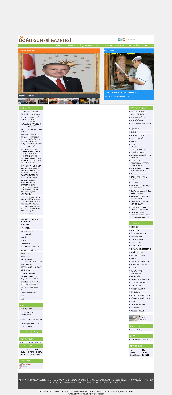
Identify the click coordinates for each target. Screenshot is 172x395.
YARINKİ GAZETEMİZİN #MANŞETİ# (29, 220)
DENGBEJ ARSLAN (137, 311)
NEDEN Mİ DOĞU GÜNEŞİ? (140, 117)
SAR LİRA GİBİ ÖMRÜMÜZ (140, 261)
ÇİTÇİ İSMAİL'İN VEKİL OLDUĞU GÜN (139, 178)
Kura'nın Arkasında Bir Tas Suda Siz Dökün (141, 192)
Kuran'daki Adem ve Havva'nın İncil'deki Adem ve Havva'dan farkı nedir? (140, 214)
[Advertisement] (86, 17)
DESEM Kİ (134, 227)
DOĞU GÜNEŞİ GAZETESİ (45, 40)
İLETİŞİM (136, 45)
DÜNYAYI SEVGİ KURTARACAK (136, 272)
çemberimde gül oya (28, 250)
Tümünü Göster (27, 214)
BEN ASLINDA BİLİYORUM (30, 247)
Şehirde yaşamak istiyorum (32, 319)
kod (22, 296)
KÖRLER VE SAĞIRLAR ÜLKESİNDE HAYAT (139, 113)
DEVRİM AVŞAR (136, 236)
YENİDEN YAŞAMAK (28, 273)
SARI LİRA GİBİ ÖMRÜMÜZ (140, 340)
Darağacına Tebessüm (139, 255)
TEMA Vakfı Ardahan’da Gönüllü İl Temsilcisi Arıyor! (31, 113)
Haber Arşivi (25, 244)
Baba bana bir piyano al (140, 174)
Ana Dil (133, 141)
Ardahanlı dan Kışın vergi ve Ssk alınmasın (140, 186)
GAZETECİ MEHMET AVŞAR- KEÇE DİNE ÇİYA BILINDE (31, 277)
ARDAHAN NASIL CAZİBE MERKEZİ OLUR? (140, 203)
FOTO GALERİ (147, 45)
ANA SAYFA (61, 45)
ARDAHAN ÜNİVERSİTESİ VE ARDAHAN (141, 156)
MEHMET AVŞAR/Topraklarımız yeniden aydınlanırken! (139, 146)
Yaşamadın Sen (137, 308)
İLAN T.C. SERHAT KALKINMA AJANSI (31, 130)
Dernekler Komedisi (28, 293)
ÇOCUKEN (134, 182)
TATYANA (134, 268)
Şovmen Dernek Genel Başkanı (29, 288)
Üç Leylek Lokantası (138, 233)
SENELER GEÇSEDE (138, 135)
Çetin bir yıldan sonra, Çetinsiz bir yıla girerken (140, 208)
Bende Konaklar (137, 252)
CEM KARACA (135, 292)
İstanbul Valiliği (136, 330)
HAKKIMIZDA (72, 45)
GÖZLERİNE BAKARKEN (139, 282)
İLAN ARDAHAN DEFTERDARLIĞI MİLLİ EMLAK (31, 260)
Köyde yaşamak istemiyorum (28, 313)
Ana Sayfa (22, 379)
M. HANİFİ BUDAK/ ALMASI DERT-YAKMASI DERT (140, 169)
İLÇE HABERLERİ (87, 45)
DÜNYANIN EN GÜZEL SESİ (140, 295)
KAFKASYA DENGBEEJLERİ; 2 (141, 249)
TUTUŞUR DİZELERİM (138, 304)
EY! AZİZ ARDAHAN (138, 152)
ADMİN (23, 240)
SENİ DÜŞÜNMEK (137, 120)
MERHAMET (135, 129)
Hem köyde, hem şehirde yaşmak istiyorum (31, 325)
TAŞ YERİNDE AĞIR (137, 138)
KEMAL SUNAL (136, 246)
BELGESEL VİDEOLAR (104, 45)
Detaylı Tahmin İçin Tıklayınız (30, 342)
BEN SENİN (135, 230)
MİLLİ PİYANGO (26, 270)
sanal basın (25, 253)
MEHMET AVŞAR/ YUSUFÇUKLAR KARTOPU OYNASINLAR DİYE (140, 163)
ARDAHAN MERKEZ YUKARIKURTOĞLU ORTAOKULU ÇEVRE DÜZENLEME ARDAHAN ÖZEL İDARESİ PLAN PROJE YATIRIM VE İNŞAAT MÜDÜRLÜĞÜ (30, 187)
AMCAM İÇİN (135, 276)
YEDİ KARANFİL (136, 243)
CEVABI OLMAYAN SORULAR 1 (141, 124)
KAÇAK (133, 132)
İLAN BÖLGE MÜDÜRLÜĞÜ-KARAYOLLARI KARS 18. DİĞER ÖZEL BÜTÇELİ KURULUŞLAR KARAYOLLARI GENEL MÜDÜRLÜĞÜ (31, 121)
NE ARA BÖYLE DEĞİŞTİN (140, 279)
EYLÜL (133, 301)
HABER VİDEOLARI (123, 45)
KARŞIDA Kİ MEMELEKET (139, 286)
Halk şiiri (134, 258)
